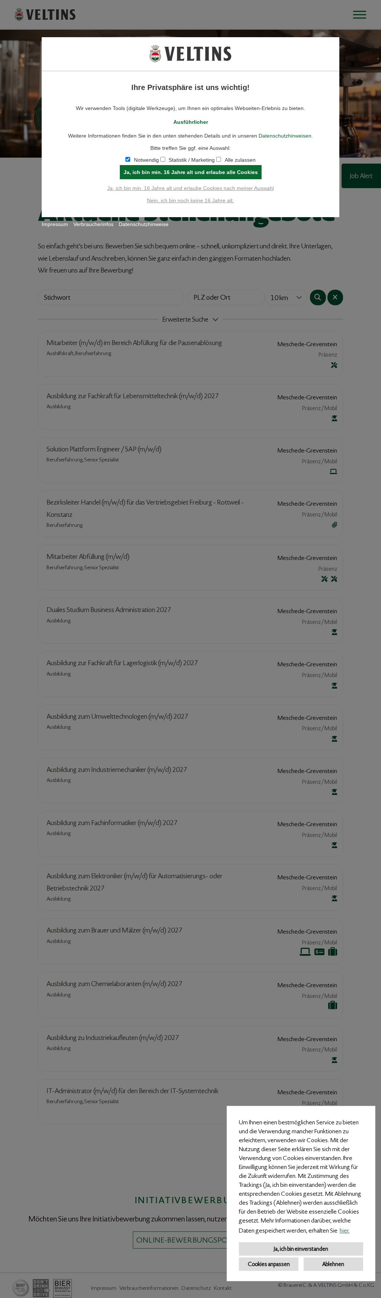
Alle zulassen (240, 160)
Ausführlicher (190, 122)
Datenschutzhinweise (144, 224)
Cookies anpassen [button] (269, 1264)
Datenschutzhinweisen (285, 136)
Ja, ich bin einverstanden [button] (301, 1249)
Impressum (55, 224)
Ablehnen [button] (333, 1264)
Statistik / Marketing (192, 160)
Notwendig (146, 160)
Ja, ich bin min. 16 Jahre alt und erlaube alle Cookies (191, 172)
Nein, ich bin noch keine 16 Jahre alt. (190, 200)
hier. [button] (344, 1230)
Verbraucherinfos (93, 224)
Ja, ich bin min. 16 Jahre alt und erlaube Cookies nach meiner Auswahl (190, 188)
